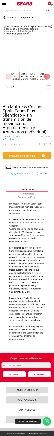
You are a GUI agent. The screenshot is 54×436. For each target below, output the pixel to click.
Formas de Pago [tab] (27, 197)
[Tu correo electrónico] (27, 366)
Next (47, 76)
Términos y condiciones (16, 434)
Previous (8, 76)
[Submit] (48, 10)
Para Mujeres (14, 374)
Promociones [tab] (27, 193)
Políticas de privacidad (38, 434)
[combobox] (27, 10)
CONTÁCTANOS (27, 410)
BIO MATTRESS (11, 137)
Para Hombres (40, 374)
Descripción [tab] (27, 189)
